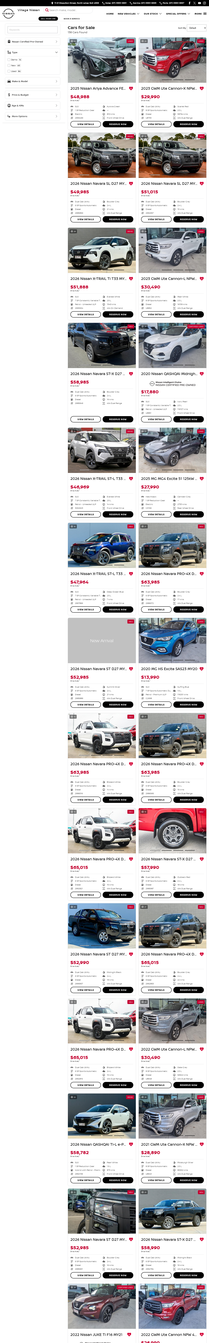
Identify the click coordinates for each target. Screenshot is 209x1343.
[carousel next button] (132, 60)
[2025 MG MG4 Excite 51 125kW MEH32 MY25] (173, 450)
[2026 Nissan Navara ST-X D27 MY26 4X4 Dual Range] (102, 345)
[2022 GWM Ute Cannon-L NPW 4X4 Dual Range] (173, 1021)
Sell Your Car (48, 19)
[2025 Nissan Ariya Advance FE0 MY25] (102, 60)
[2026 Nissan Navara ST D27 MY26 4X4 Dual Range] (102, 640)
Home (110, 13)
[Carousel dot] (84, 79)
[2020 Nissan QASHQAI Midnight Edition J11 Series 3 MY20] (173, 345)
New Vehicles (127, 13)
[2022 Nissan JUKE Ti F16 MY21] (102, 1306)
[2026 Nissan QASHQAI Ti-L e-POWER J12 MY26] (102, 1116)
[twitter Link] (194, 3)
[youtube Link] (199, 3)
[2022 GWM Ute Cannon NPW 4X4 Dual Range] (173, 1306)
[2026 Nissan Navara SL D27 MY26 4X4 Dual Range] (102, 155)
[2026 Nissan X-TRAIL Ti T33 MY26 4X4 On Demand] (102, 250)
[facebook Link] (190, 3)
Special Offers (176, 13)
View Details (85, 124)
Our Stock (151, 13)
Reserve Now (118, 124)
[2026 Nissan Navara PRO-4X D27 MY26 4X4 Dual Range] (173, 545)
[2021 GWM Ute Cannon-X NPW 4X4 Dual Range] (173, 1116)
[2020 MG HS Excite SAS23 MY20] (173, 640)
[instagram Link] (204, 3)
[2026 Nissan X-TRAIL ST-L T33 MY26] (102, 450)
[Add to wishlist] (131, 88)
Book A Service (72, 19)
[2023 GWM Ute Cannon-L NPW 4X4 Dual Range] (173, 250)
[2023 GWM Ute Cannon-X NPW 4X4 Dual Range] (173, 60)
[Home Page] (8, 14)
